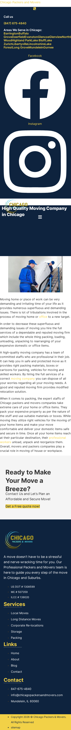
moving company (23, 378)
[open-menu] (40, 217)
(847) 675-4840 (15, 23)
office (43, 316)
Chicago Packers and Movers (20, 2)
